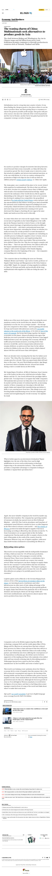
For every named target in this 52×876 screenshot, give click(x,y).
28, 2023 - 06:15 (27, 96)
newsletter (5, 834)
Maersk (12, 730)
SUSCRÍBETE (41, 9)
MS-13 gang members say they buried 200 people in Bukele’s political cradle (22, 791)
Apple (16, 730)
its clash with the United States (22, 200)
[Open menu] (3, 13)
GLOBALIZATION (7, 26)
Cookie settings (28, 864)
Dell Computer (25, 730)
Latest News (4, 23)
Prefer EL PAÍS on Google (44, 99)
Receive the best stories (8, 838)
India (8, 730)
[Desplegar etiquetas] (47, 730)
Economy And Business (13, 19)
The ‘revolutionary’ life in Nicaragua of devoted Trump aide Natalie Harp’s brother (20, 814)
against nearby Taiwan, (24, 180)
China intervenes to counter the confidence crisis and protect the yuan (30, 709)
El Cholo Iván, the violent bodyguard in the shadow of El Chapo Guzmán (18, 809)
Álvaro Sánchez (26, 94)
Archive (30, 834)
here (31, 737)
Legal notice (18, 864)
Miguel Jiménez (15, 721)
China (5, 730)
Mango (19, 730)
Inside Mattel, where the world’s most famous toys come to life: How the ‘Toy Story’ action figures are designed (26, 812)
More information (7, 736)
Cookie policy (33, 864)
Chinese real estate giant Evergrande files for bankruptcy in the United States (27, 719)
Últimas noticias (6, 786)
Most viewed (5, 804)
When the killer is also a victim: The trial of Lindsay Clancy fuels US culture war (23, 789)
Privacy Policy (23, 864)
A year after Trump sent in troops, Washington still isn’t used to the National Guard (24, 794)
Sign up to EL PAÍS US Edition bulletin (13, 701)
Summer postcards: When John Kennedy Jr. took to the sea (15, 807)
